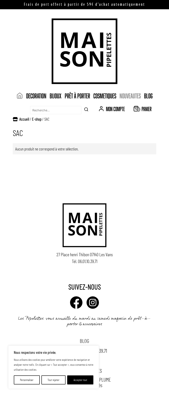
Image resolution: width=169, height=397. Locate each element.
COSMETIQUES (104, 95)
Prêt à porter (77, 95)
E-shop (36, 118)
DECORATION (36, 95)
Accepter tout (80, 380)
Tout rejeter (53, 380)
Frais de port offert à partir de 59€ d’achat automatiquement (84, 4)
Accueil (24, 118)
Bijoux (55, 95)
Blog (148, 95)
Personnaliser (26, 380)
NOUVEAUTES (130, 95)
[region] (53, 367)
